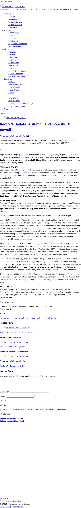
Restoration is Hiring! (16, 106)
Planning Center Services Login (20, 103)
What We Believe (15, 22)
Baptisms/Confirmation (17, 44)
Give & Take (13, 98)
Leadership (12, 19)
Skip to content (6, 1)
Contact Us (13, 27)
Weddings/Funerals (15, 46)
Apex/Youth (13, 57)
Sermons (11, 82)
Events (11, 35)
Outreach (12, 52)
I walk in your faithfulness (45, 318)
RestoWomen (13, 63)
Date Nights (13, 65)
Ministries (8, 49)
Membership (13, 41)
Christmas (31, 332)
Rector (23, 136)
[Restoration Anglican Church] (12, 7)
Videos (11, 93)
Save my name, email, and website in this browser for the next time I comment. (34, 409)
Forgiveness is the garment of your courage (17, 318)
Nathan (19, 193)
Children (11, 54)
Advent (3, 332)
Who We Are (9, 14)
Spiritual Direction (15, 74)
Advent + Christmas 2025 (10, 337)
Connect (7, 30)
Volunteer (12, 38)
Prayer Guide (13, 90)
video (25, 173)
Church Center (14, 101)
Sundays (11, 17)
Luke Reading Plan (15, 84)
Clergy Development (16, 76)
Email (3, 401)
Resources (8, 79)
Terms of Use (18, 507)
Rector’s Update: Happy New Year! (14, 351)
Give (6, 109)
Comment (4, 392)
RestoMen (12, 60)
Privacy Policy (5, 507)
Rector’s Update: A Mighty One (13, 366)
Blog (10, 95)
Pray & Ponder (14, 87)
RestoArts (12, 68)
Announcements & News (9, 136)
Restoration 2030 (15, 25)
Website (3, 405)
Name (3, 396)
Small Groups (13, 33)
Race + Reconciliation (17, 71)
